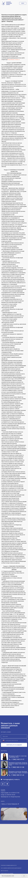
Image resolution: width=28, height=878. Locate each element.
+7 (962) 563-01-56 (17, 767)
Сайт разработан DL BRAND (7, 873)
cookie (12, 875)
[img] (7, 3)
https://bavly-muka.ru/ (14, 59)
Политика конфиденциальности (8, 865)
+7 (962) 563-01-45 (17, 775)
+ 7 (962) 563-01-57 (17, 759)
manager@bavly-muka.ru (11, 779)
